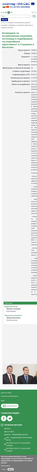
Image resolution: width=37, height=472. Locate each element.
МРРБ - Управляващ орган (17, 434)
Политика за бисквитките (9, 396)
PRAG (8, 428)
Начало (3, 22)
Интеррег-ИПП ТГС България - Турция (18, 450)
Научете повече (5, 465)
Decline (10, 469)
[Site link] (4, 420)
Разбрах (4, 469)
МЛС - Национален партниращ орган (19, 439)
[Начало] (18, 8)
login (2, 400)
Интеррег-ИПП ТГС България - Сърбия (18, 444)
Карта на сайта (6, 393)
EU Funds (10, 432)
